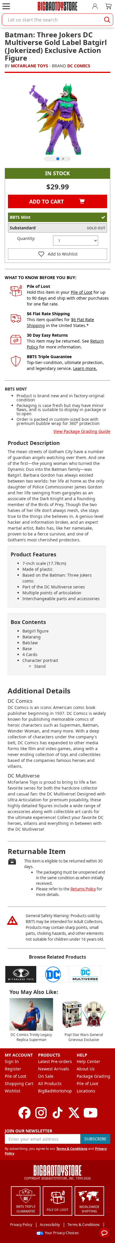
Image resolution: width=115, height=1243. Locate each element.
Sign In (12, 1061)
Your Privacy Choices (62, 1232)
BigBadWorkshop (55, 1091)
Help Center (88, 1061)
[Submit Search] (107, 20)
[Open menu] (6, 6)
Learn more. (85, 368)
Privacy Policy (21, 1224)
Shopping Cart (19, 1083)
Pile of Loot (81, 292)
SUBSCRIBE (95, 1139)
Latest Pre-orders (55, 1061)
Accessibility (50, 1224)
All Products (50, 1083)
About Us (86, 1069)
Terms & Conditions (71, 1148)
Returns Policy (83, 889)
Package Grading (93, 1076)
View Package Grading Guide (81, 431)
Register (13, 1069)
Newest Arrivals (53, 1069)
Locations (86, 1091)
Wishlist (12, 1091)
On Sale (45, 1076)
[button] (57, 254)
